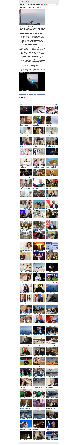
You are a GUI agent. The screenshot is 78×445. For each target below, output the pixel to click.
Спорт (30, 4)
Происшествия (33, 4)
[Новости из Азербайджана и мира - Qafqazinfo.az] (24, 1)
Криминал (27, 4)
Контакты (37, 4)
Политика (23, 4)
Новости (21, 4)
